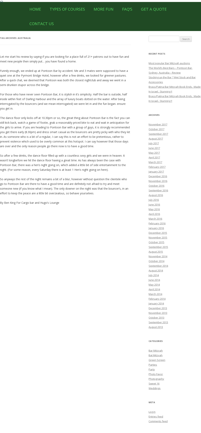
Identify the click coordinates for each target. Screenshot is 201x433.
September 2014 (158, 266)
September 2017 (158, 134)
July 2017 (154, 143)
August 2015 (156, 251)
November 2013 (158, 313)
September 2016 (158, 190)
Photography (156, 379)
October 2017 (156, 129)
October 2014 (156, 261)
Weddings (155, 388)
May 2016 (154, 209)
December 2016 (158, 176)
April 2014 (154, 289)
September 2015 (158, 247)
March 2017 (155, 162)
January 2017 (156, 171)
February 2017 (157, 167)
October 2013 (156, 317)
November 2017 (158, 124)
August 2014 (156, 270)
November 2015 (158, 237)
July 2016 (154, 200)
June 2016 (154, 204)
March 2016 (155, 218)
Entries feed (156, 416)
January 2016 (156, 228)
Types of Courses (67, 9)
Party (152, 369)
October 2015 (156, 242)
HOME (35, 9)
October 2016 (156, 185)
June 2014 (154, 280)
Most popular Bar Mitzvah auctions (169, 63)
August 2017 (156, 138)
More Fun (103, 9)
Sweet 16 (154, 383)
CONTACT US (41, 23)
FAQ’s (127, 9)
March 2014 (155, 294)
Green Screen (157, 360)
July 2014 (154, 275)
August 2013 (156, 327)
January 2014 (156, 303)
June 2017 (154, 148)
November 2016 (158, 181)
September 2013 (158, 322)
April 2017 (154, 157)
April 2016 (154, 214)
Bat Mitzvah (156, 355)
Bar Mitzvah (156, 350)
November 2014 (158, 256)
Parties (153, 364)
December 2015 (158, 233)
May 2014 (154, 284)
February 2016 (157, 223)
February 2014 (157, 299)
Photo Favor (156, 374)
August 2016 (156, 195)
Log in (152, 412)
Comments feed (158, 421)
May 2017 (154, 152)
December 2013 (158, 308)
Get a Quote (154, 9)
